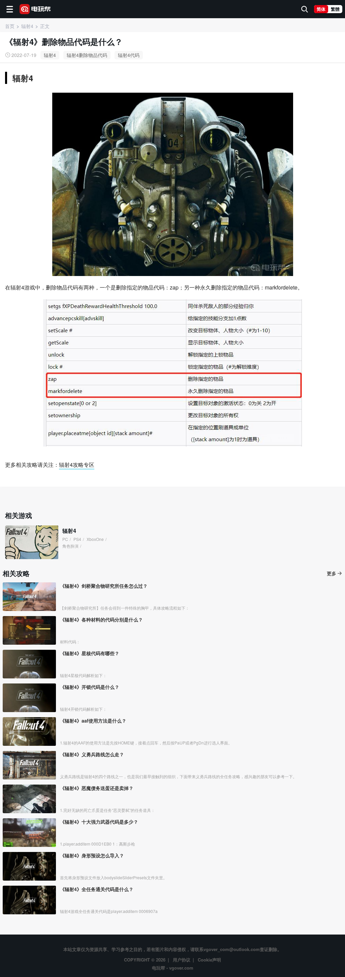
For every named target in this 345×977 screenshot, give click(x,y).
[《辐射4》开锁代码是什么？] (29, 697)
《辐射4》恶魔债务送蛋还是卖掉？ (96, 788)
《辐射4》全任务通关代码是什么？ (96, 889)
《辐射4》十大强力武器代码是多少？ (99, 821)
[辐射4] (31, 542)
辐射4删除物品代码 (87, 55)
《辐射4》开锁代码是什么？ (89, 686)
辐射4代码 (128, 55)
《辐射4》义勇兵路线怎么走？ (92, 754)
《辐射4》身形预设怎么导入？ (92, 855)
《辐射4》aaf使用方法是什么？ (93, 720)
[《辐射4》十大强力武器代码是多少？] (29, 832)
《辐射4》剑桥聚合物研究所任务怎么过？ (104, 585)
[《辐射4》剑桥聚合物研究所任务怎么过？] (29, 596)
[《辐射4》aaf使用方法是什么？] (29, 731)
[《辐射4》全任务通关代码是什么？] (29, 900)
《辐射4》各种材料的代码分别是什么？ (101, 619)
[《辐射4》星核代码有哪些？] (29, 664)
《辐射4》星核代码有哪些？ (89, 653)
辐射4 (50, 55)
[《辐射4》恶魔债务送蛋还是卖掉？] (29, 799)
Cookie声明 (209, 959)
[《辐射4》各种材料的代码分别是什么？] (29, 630)
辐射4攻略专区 (76, 464)
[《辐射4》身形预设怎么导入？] (29, 866)
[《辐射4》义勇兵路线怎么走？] (29, 765)
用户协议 (181, 959)
